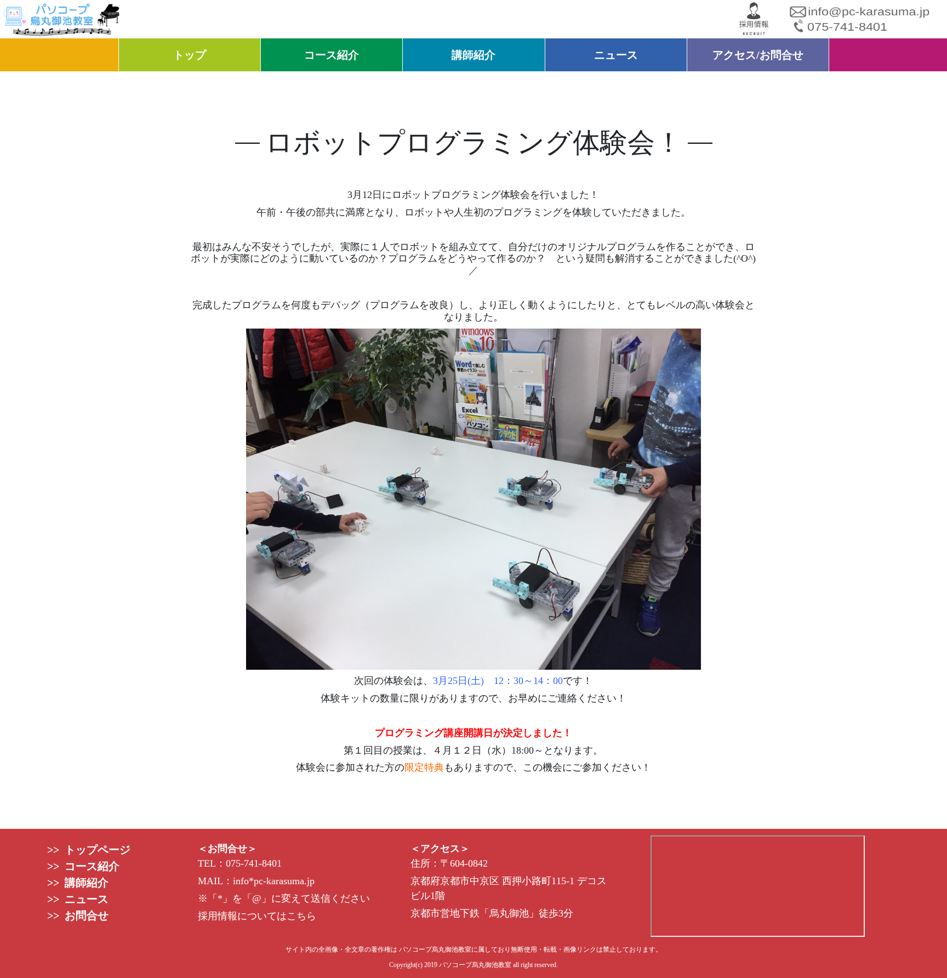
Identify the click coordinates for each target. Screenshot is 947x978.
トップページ (94, 850)
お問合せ (84, 915)
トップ (189, 55)
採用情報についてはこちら (257, 916)
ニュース (616, 55)
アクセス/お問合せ (757, 55)
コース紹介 (331, 55)
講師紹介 (473, 55)
